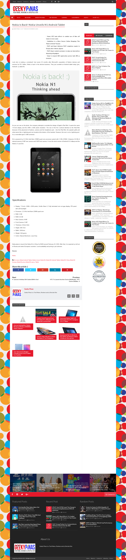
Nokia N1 (43, 260)
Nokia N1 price (21, 262)
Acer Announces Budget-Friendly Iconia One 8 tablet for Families (22, 353)
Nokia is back (36, 260)
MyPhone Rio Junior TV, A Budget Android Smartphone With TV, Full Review (102, 144)
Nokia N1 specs (30, 262)
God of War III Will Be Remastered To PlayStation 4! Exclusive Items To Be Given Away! (102, 184)
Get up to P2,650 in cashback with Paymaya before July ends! (76, 488)
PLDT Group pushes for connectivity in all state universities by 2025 (99, 59)
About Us (19, 1)
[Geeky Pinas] (25, 9)
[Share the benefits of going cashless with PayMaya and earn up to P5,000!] (50, 491)
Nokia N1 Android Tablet (53, 260)
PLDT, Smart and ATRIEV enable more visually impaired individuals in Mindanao (102, 171)
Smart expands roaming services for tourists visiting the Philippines (102, 198)
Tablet (37, 262)
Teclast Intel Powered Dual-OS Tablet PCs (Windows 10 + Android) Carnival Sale (46, 319)
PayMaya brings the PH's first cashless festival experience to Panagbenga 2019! (98, 515)
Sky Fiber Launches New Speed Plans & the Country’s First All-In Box (30, 525)
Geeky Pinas (15, 558)
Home (14, 1)
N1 (15, 260)
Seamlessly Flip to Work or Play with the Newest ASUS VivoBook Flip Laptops (68, 336)
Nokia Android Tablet (26, 260)
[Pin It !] (67, 270)
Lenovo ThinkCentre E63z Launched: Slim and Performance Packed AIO (102, 158)
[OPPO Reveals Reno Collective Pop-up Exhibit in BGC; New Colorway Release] (103, 491)
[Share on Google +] (42, 270)
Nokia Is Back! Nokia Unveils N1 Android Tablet (38, 24)
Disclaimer (38, 1)
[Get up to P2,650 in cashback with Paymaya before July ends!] (76, 491)
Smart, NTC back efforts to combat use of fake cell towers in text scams (103, 50)
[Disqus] (46, 388)
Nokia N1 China (65, 260)
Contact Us (26, 1)
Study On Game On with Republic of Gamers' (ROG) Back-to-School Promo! (98, 508)
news (17, 260)
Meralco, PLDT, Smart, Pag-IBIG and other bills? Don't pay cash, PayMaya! (29, 516)
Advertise (32, 1)
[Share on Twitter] (30, 270)
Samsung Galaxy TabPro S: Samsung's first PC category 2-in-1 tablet (69, 319)
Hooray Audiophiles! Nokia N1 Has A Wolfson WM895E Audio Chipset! (22, 326)
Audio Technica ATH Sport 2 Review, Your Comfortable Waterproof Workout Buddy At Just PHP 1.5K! (101, 117)
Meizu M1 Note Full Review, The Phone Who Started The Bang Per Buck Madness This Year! (102, 131)
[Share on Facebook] (18, 270)
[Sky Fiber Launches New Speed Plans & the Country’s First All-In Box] (23, 491)
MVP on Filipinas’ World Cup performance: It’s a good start (101, 210)
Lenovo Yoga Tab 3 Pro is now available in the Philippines (46, 337)
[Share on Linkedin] (55, 270)
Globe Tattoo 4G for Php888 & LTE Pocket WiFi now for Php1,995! (102, 104)
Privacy (44, 1)
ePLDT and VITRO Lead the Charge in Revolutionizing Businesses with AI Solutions (101, 41)
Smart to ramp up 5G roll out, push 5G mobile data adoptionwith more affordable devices (101, 77)
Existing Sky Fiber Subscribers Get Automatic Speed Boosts (29, 508)
